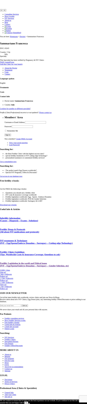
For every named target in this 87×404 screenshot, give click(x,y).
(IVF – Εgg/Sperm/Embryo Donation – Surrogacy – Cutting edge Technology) (36, 241)
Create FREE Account (24, 139)
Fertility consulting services (14, 318)
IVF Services (9, 18)
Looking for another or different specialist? (15, 109)
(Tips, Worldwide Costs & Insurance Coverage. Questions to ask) (30, 253)
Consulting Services (12, 14)
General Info (9, 393)
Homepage (14, 37)
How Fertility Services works (15, 320)
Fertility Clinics (10, 339)
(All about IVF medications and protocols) (19, 230)
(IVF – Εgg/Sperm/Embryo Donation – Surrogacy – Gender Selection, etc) (34, 264)
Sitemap (7, 371)
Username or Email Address (15, 122)
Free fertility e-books (12, 322)
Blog (6, 22)
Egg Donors (9, 344)
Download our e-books (8, 205)
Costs (6, 72)
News (7, 363)
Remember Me (12, 131)
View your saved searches (18, 143)
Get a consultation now (8, 162)
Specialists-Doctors (11, 341)
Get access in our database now (11, 176)
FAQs (7, 365)
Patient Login (9, 329)
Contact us (8, 369)
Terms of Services (11, 382)
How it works (9, 16)
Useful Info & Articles (12, 325)
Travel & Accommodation (14, 367)
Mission (7, 356)
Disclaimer (8, 380)
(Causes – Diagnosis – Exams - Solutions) (19, 219)
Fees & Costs (9, 361)
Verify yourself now (7, 62)
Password (8, 126)
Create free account (11, 327)
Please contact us (45, 112)
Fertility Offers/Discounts (14, 346)
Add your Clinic (10, 395)
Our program (9, 359)
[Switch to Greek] (8, 27)
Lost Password (14, 145)
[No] (29, 403)
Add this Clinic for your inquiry (11, 64)
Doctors (22, 37)
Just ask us (8, 397)
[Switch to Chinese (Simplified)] (13, 33)
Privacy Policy (10, 384)
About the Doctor (11, 68)
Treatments (8, 70)
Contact (7, 24)
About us (8, 20)
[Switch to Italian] (8, 31)
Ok (26, 403)
